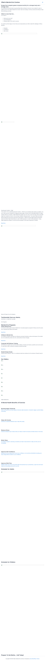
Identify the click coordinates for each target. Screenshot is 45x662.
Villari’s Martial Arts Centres (10, 2)
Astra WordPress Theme (34, 658)
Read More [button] (3, 223)
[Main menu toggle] (42, 2)
